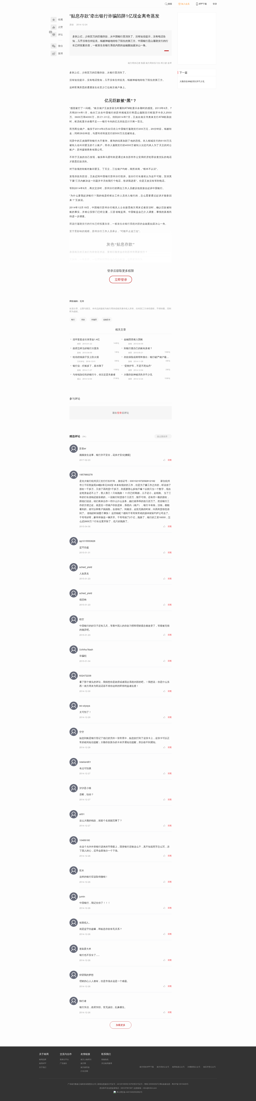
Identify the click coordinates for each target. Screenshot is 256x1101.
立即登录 (121, 279)
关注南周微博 (106, 1063)
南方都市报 (85, 1067)
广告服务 (63, 1063)
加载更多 (120, 1025)
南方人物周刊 (86, 1059)
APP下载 (203, 3)
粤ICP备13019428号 (180, 1084)
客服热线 (104, 1059)
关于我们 (42, 1067)
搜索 (170, 3)
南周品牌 (42, 1059)
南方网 (83, 1063)
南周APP (42, 1063)
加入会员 (185, 3)
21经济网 (84, 1071)
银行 (73, 319)
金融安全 (106, 319)
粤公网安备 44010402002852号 (129, 1092)
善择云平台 (64, 1059)
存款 (83, 319)
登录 (215, 3)
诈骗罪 (94, 319)
